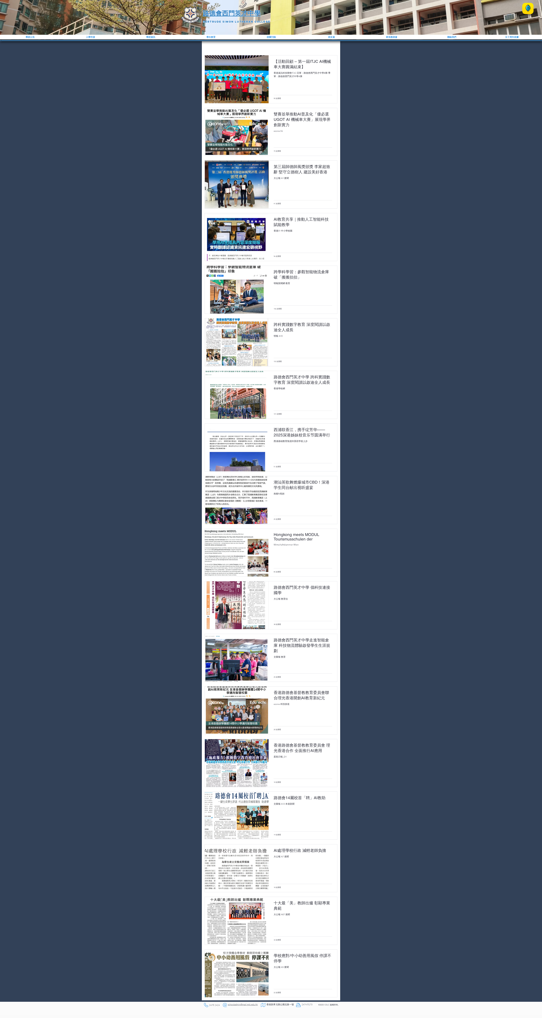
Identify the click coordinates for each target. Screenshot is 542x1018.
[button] (30, 37)
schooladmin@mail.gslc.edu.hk (243, 1004)
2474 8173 (307, 1004)
